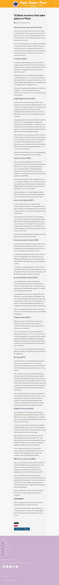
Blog (5, 551)
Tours (5, 543)
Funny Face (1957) (23, 158)
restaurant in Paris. (32, 334)
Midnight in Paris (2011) (25, 98)
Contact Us (7, 554)
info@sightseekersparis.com (10, 559)
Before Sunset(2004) (25, 408)
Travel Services (8, 546)
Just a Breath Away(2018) (26, 277)
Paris (16, 43)
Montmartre (28, 77)
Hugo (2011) (20, 357)
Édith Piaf (21, 122)
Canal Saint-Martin (31, 92)
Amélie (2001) (21, 59)
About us (6, 548)
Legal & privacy (5, 576)
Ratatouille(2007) (23, 317)
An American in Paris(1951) (27, 240)
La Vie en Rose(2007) (25, 200)
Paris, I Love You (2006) (26, 459)
